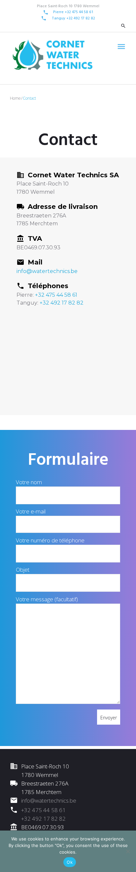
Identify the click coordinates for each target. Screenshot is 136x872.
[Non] (127, 851)
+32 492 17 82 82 (80, 18)
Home (15, 98)
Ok (70, 862)
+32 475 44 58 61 (56, 295)
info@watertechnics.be (47, 271)
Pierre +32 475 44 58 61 (73, 12)
